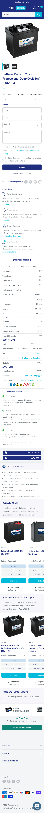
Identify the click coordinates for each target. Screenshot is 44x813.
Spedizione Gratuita (22, 2)
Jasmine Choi (30, 808)
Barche (39, 380)
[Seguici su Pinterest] (13, 781)
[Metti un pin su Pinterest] (30, 181)
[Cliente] (34, 8)
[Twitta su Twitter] (35, 181)
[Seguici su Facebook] (4, 781)
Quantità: (7, 124)
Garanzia (5, 220)
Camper (24, 380)
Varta (4, 89)
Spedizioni (6, 204)
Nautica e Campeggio (33, 375)
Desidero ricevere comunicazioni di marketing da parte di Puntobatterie (23, 159)
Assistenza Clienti (9, 252)
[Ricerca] (38, 14)
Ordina (22, 167)
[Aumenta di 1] (37, 125)
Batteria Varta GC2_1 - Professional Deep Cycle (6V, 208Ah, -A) (12, 648)
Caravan (31, 380)
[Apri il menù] (3, 8)
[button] (37, 806)
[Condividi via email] (40, 181)
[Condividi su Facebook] (26, 181)
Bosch (3, 548)
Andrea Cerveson (18, 808)
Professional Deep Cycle (32, 358)
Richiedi (13, 581)
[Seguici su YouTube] (18, 781)
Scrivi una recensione (22, 727)
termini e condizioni (19, 150)
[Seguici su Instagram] (9, 781)
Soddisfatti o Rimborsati (11, 236)
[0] (39, 7)
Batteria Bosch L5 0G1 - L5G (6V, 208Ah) (12, 552)
